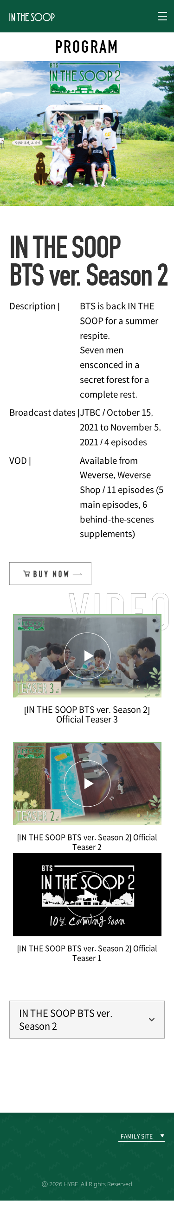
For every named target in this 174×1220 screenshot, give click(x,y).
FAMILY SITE (137, 1136)
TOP (153, 1082)
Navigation (162, 16)
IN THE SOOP (32, 17)
